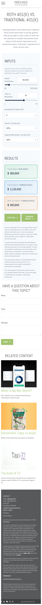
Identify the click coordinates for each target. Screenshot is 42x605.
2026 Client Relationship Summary (12, 579)
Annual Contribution (9, 79)
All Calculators (7, 516)
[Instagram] (10, 602)
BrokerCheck (6, 521)
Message (4, 322)
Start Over (11, 217)
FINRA (25, 553)
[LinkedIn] (4, 602)
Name (3, 295)
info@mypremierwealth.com (11, 508)
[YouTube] (7, 602)
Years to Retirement (9, 95)
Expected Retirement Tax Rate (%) (17, 135)
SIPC (29, 553)
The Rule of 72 (10, 473)
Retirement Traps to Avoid (18, 433)
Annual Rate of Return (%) (14, 109)
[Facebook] (1, 602)
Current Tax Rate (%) (12, 123)
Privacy (18, 555)
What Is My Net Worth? (16, 390)
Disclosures (7, 575)
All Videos (6, 513)
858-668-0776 (11, 499)
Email (3, 309)
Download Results (29, 217)
